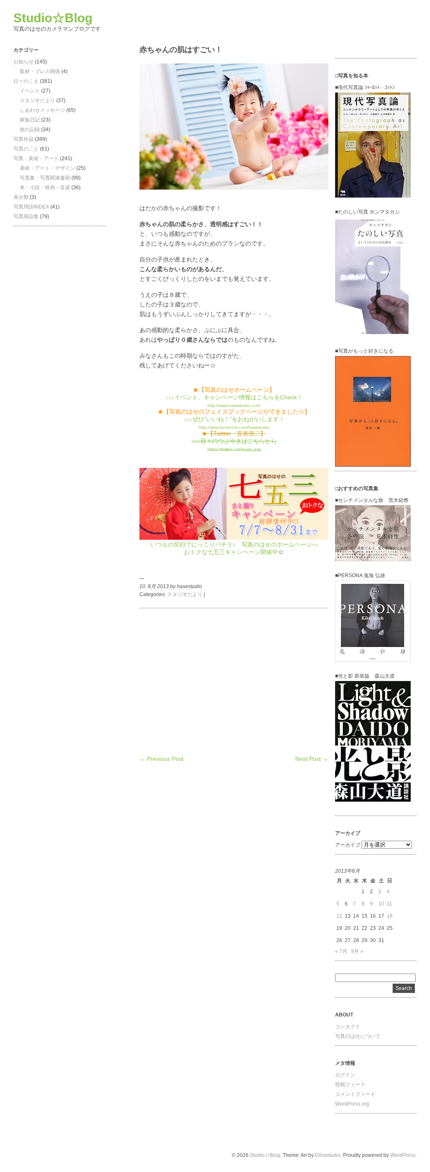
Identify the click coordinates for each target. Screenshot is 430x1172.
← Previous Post (161, 758)
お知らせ (23, 62)
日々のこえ (26, 81)
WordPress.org (352, 1104)
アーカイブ (347, 845)
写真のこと (26, 149)
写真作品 (23, 139)
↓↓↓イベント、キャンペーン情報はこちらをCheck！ (234, 397)
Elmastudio (328, 1155)
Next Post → (311, 758)
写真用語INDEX (31, 207)
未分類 (21, 197)
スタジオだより (37, 100)
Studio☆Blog (52, 18)
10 (381, 904)
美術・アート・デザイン (47, 168)
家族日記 (30, 120)
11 (389, 904)
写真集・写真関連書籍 (45, 178)
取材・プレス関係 (40, 71)
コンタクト (347, 1026)
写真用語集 (26, 216)
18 (390, 916)
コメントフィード (355, 1094)
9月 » (357, 951)
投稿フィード (350, 1085)
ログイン (345, 1075)
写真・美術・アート (36, 158)
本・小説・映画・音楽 (45, 187)
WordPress (402, 1155)
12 (339, 916)
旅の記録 (30, 129)
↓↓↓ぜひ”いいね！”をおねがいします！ (233, 419)
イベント (30, 91)
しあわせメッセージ (42, 110)
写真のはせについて (357, 1036)
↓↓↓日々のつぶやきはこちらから (234, 440)
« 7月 (341, 951)
